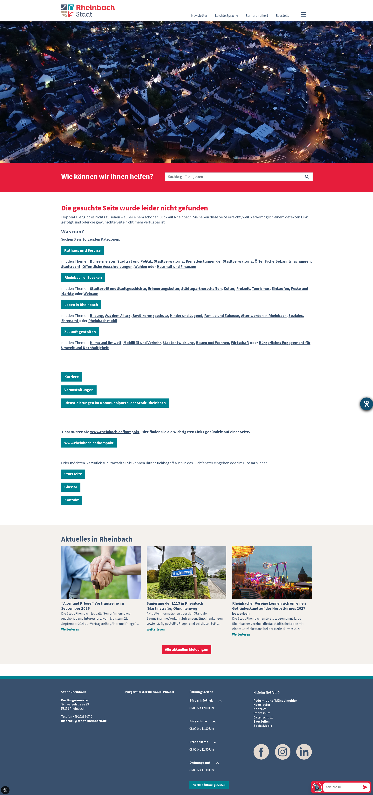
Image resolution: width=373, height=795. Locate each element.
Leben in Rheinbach (81, 305)
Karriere (71, 377)
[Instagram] (282, 752)
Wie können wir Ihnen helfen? (107, 176)
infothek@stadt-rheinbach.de (84, 721)
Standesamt (198, 742)
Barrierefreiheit (257, 15)
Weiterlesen (70, 629)
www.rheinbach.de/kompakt (89, 443)
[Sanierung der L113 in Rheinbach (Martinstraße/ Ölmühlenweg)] (186, 572)
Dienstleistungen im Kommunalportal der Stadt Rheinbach (115, 403)
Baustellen (283, 15)
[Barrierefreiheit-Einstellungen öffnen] (366, 404)
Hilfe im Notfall (265, 692)
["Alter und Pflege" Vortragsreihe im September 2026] (101, 572)
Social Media (263, 726)
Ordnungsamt (200, 763)
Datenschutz (263, 717)
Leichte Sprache (226, 15)
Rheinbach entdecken (83, 277)
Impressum (262, 713)
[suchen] (307, 176)
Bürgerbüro (198, 721)
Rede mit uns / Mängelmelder (275, 700)
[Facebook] (261, 752)
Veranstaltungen (78, 390)
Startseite (73, 474)
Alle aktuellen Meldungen (186, 649)
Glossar (70, 487)
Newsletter (199, 15)
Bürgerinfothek (201, 700)
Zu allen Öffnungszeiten (209, 785)
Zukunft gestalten (80, 332)
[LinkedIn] (304, 752)
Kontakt (71, 500)
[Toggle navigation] (303, 14)
